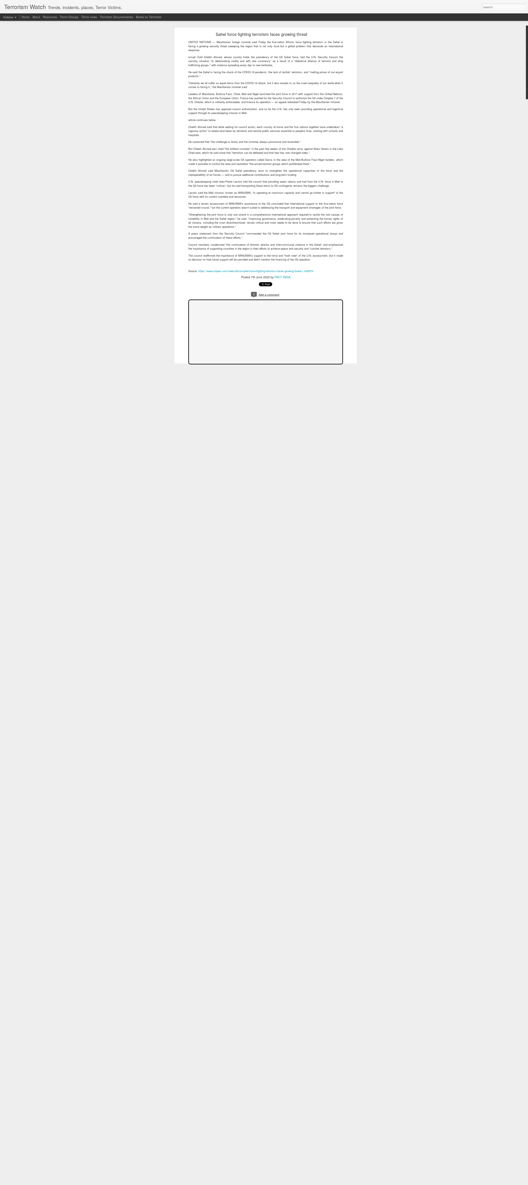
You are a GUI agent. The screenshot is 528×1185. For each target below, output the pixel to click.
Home (25, 17)
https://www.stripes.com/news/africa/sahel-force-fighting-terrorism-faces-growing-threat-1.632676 (255, 271)
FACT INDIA (282, 277)
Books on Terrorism (148, 17)
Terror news (89, 17)
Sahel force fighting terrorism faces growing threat (261, 34)
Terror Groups (69, 17)
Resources (50, 17)
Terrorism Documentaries (116, 17)
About (36, 17)
